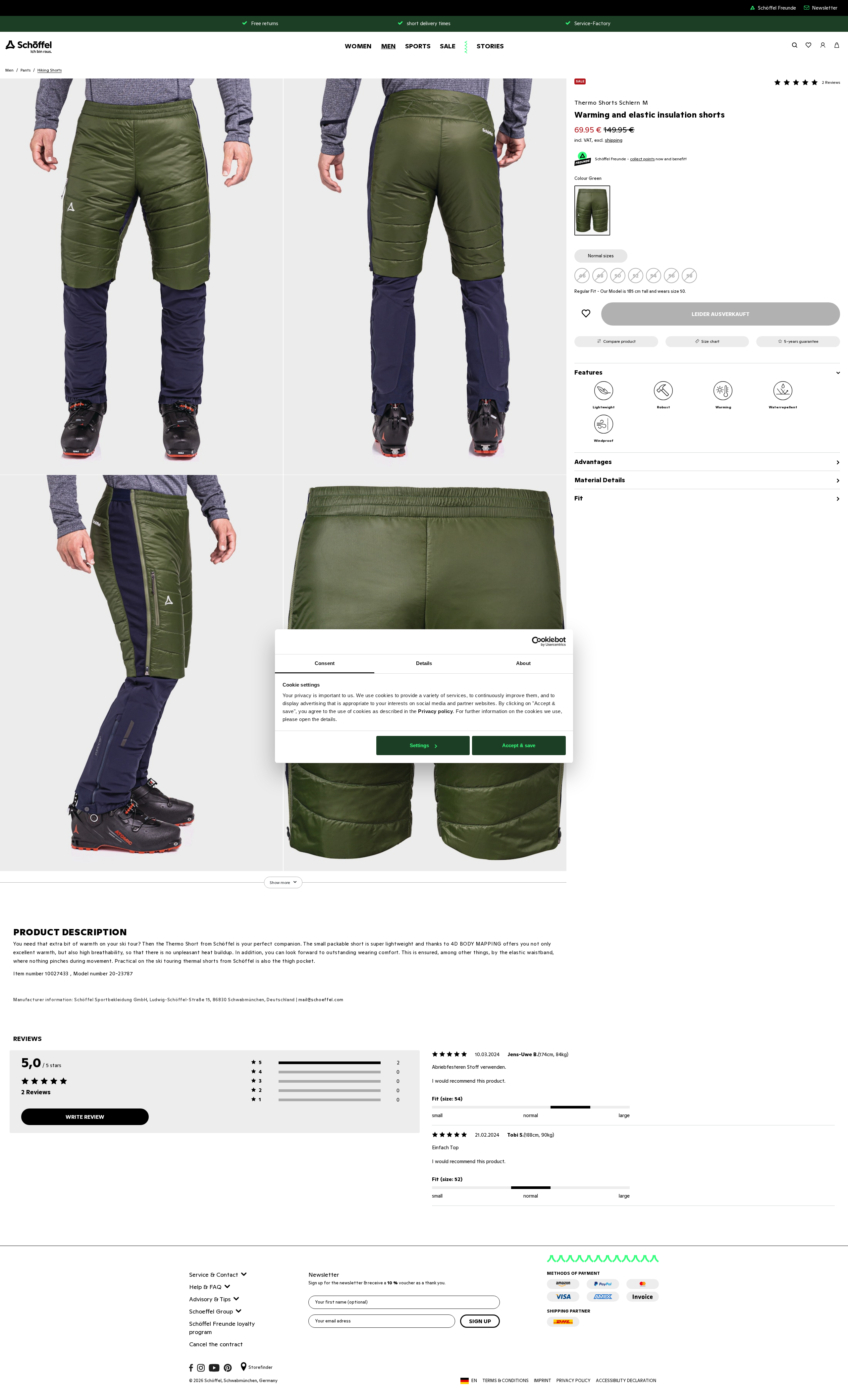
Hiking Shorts (49, 70)
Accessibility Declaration (626, 1380)
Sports (418, 46)
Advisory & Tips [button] (210, 1299)
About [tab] (523, 663)
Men (388, 46)
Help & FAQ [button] (205, 1287)
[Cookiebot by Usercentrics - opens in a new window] (537, 641)
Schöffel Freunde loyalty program (222, 1328)
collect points (642, 158)
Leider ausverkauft (721, 314)
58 (689, 275)
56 (671, 275)
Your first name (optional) (341, 1302)
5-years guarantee (801, 341)
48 (600, 275)
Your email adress (333, 1321)
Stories (490, 46)
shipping (613, 140)
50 (617, 275)
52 (636, 275)
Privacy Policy (573, 1380)
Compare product (619, 341)
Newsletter (824, 8)
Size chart (710, 341)
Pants (25, 70)
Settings (419, 745)
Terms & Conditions (505, 1380)
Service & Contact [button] (213, 1274)
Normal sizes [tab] (601, 256)
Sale (447, 46)
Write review (85, 1116)
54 (653, 275)
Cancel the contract (216, 1344)
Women (358, 46)
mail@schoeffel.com (321, 1000)
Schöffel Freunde (777, 8)
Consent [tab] (325, 663)
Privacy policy (435, 711)
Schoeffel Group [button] (211, 1311)
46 (582, 275)
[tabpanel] (707, 275)
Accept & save (518, 745)
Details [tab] (424, 663)
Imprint (542, 1380)
